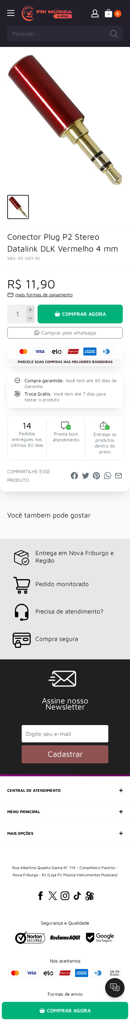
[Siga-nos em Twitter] (52, 895)
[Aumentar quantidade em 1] (30, 310)
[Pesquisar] (114, 34)
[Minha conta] (95, 13)
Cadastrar (65, 754)
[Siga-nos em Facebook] (40, 895)
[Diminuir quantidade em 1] (30, 318)
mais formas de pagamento (44, 294)
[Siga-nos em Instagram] (65, 895)
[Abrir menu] (10, 13)
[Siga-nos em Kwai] (89, 897)
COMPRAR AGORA (84, 314)
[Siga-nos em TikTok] (77, 895)
